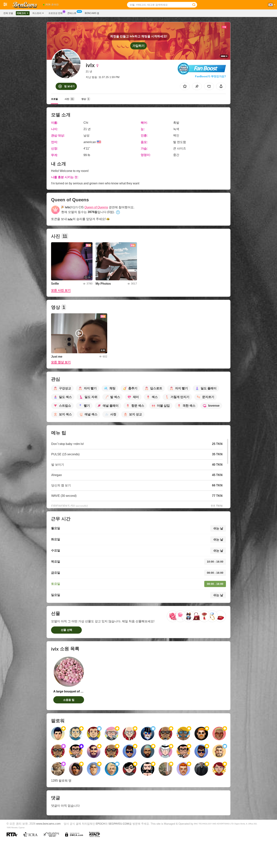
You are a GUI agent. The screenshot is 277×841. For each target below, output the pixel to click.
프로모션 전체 (55, 13)
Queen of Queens (96, 207)
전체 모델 (8, 13)
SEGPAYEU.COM (118, 823)
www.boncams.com (48, 823)
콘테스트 (71, 13)
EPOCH (100, 823)
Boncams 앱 (92, 13)
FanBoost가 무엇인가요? (210, 76)
